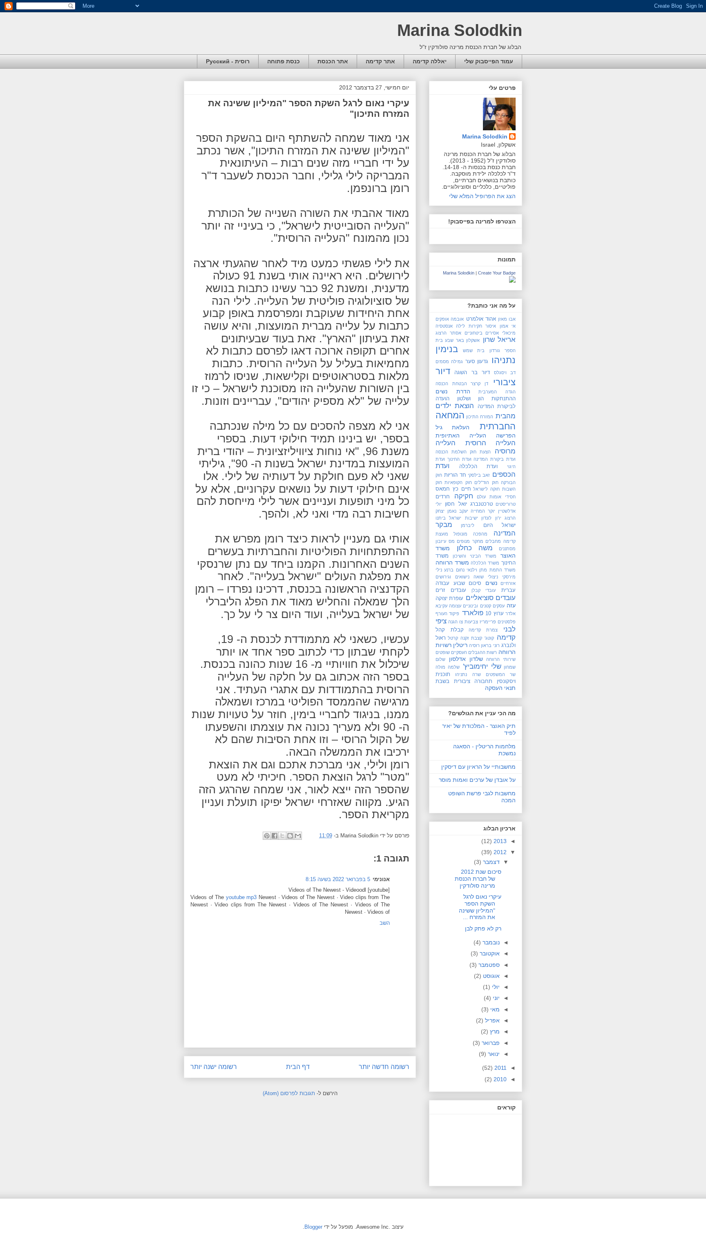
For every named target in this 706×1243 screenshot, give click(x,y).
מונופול (460, 533)
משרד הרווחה (452, 562)
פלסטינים (507, 621)
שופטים (443, 652)
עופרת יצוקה (449, 598)
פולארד (472, 613)
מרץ (494, 1031)
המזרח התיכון (479, 416)
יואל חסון (456, 504)
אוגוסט (490, 976)
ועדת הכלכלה (478, 466)
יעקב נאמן (457, 511)
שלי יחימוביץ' (482, 666)
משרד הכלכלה (485, 562)
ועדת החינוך (459, 459)
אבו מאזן (507, 319)
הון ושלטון (470, 399)
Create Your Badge (497, 272)
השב (385, 923)
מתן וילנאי (477, 569)
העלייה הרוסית (490, 443)
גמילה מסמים (449, 361)
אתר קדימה (380, 61)
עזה (511, 605)
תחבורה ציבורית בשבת (464, 681)
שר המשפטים (501, 674)
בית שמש (474, 350)
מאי (494, 1009)
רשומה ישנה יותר (213, 1066)
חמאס (443, 489)
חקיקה (463, 496)
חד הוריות (455, 475)
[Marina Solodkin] (512, 280)
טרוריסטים (506, 504)
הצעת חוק (480, 451)
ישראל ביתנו (448, 517)
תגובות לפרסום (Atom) (289, 1093)
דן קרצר (479, 383)
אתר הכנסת (332, 61)
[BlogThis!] (290, 836)
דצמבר (490, 862)
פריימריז (488, 621)
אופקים (442, 319)
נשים (491, 583)
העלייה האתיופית (461, 435)
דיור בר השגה (472, 372)
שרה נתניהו (467, 674)
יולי (495, 987)
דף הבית (298, 1066)
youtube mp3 (241, 897)
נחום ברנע (454, 569)
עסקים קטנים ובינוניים (483, 605)
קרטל (453, 638)
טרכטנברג (481, 504)
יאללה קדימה (430, 61)
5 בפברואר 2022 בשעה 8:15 (338, 879)
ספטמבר (488, 965)
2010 (499, 1079)
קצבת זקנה (471, 638)
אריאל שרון (499, 340)
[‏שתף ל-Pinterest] (267, 836)
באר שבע (454, 340)
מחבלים (493, 541)
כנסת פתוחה (283, 61)
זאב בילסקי (479, 475)
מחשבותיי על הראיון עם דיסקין (478, 766)
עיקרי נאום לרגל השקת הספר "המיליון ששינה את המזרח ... (480, 906)
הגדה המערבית (497, 391)
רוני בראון (490, 645)
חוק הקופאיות (458, 482)
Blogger (313, 1227)
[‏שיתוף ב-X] (282, 836)
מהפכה (480, 533)
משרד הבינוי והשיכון (474, 555)
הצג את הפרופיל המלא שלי (482, 196)
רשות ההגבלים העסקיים (474, 652)
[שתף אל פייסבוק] (274, 836)
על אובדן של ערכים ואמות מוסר (477, 780)
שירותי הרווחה (501, 659)
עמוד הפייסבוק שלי (488, 61)
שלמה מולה (448, 667)
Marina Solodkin (459, 30)
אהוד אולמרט (481, 319)
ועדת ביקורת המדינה (495, 459)
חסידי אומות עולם (496, 496)
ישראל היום (499, 525)
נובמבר (490, 942)
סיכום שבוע (468, 583)
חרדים (443, 497)
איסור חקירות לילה (476, 326)
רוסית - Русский (228, 61)
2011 (500, 1067)
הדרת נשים (453, 391)
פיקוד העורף (447, 613)
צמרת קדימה (483, 629)
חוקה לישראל (486, 488)
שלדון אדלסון (466, 659)
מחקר (477, 541)
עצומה (455, 605)
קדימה (506, 637)
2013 (499, 841)
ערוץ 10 (494, 613)
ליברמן (467, 525)
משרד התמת (502, 569)
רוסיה (474, 645)
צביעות (471, 621)
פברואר (490, 1043)
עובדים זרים (451, 590)
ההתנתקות (504, 399)
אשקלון (473, 340)
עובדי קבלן (483, 590)
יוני (495, 998)
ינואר (493, 1054)
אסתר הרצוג (448, 332)
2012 (499, 852)
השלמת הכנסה (451, 451)
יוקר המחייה (483, 511)
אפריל (491, 1020)
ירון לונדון (491, 517)
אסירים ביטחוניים (482, 332)
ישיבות (471, 517)
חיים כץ (462, 489)
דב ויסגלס (505, 372)
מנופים (463, 541)
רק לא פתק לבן (483, 928)
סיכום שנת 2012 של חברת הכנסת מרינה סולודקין (478, 878)
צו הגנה (455, 621)
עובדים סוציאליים (491, 598)
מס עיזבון (445, 541)
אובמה (457, 319)
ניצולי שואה (486, 576)
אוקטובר (489, 953)
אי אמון (508, 326)
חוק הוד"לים (486, 482)
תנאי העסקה (500, 688)
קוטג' (489, 638)
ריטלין (460, 645)
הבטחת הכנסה (451, 383)
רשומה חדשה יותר (384, 1066)
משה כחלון (475, 548)
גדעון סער (477, 361)
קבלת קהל (450, 630)
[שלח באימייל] (298, 836)
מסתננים (507, 548)
